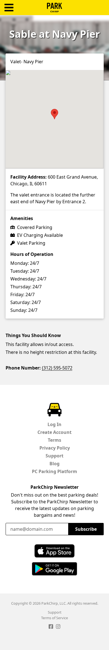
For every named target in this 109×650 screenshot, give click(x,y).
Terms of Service (54, 617)
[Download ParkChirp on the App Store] (54, 551)
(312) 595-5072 (57, 368)
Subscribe (86, 529)
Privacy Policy (54, 448)
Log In (54, 424)
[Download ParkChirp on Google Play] (54, 569)
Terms (54, 440)
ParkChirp (54, 7)
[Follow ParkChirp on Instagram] (58, 627)
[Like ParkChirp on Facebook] (51, 627)
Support (54, 456)
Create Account (54, 432)
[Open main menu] (8, 7)
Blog (54, 463)
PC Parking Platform (54, 471)
